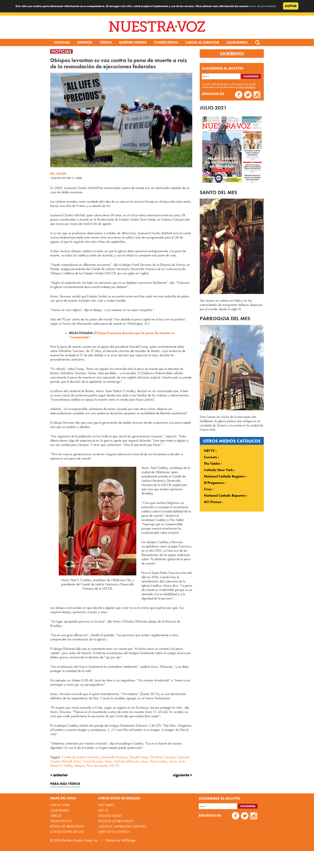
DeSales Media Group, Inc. (80, 840)
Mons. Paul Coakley (154, 761)
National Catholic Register (224, 476)
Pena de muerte (97, 765)
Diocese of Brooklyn (116, 821)
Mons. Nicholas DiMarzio (122, 761)
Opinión (84, 42)
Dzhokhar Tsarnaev (162, 757)
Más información (247, 87)
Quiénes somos (133, 42)
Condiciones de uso (67, 831)
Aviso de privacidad (262, 6)
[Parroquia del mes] (232, 409)
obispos (80, 765)
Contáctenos (166, 42)
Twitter (247, 95)
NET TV (209, 451)
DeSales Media (109, 815)
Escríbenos (232, 53)
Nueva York (59, 805)
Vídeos (106, 42)
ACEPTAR (291, 6)
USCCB (114, 765)
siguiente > (182, 775)
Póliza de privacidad (67, 826)
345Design (128, 840)
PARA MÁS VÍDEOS (65, 783)
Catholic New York (218, 470)
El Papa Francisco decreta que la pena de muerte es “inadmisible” (122, 335)
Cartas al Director (202, 42)
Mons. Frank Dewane (88, 761)
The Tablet (212, 463)
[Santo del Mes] (232, 293)
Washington (61, 821)
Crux (207, 489)
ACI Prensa (212, 502)
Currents (210, 457)
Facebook (238, 95)
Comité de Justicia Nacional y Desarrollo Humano (94, 757)
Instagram (257, 95)
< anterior (59, 775)
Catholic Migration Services (122, 826)
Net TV (103, 810)
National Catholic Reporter (224, 495)
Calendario (237, 42)
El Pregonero (214, 483)
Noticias (62, 42)
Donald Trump (138, 757)
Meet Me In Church (114, 831)
